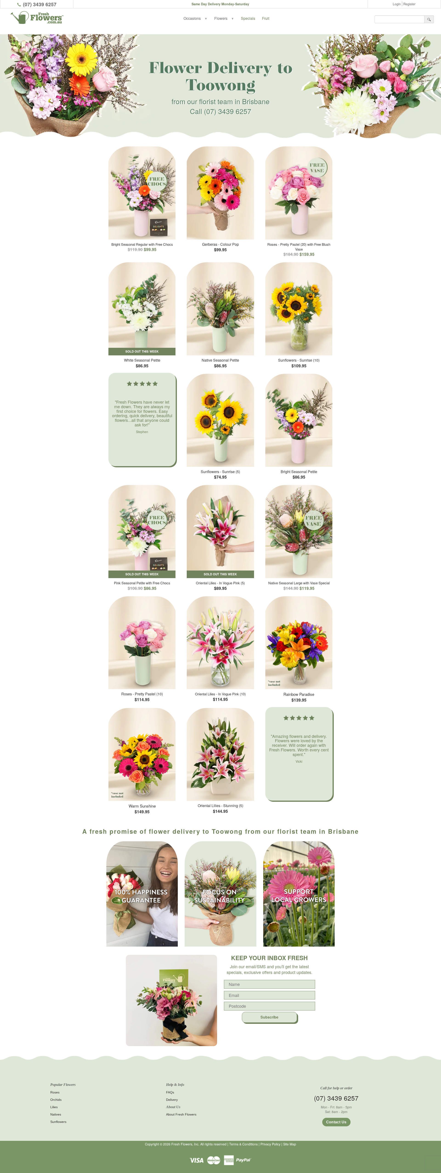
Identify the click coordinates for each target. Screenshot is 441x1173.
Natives (55, 1114)
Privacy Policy (270, 1144)
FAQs (170, 1092)
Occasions (195, 18)
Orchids (56, 1100)
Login (397, 4)
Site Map (289, 1144)
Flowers (224, 18)
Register (409, 4)
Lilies (54, 1107)
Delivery (172, 1100)
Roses (54, 1092)
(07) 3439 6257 (40, 4)
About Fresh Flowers (181, 1114)
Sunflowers (58, 1122)
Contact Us (336, 1122)
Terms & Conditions (243, 1144)
